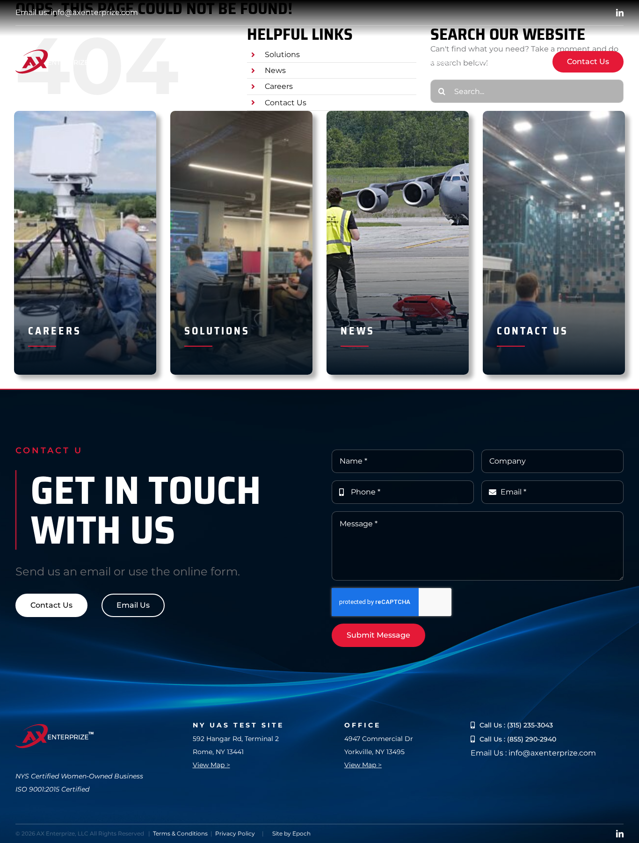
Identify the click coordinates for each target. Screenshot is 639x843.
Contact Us (285, 102)
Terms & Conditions (180, 833)
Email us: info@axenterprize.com (76, 12)
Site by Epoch (291, 833)
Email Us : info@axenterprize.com (533, 753)
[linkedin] (620, 12)
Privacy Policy (235, 833)
